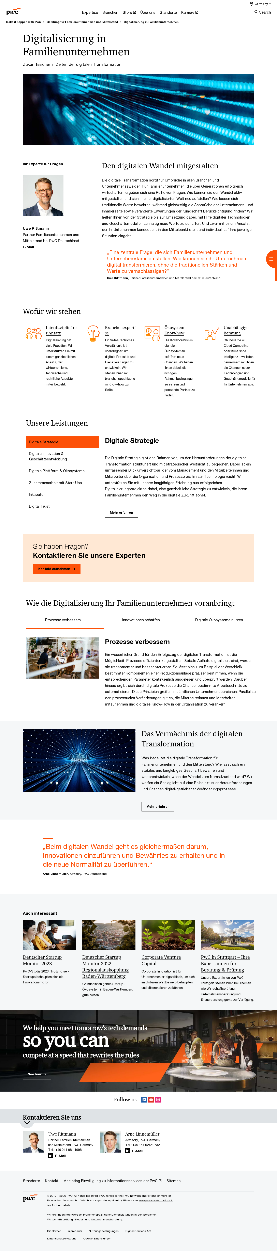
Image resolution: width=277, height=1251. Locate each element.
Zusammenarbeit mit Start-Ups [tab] (55, 482)
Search (265, 12)
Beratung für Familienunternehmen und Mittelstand (82, 21)
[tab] (65, 619)
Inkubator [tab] (37, 494)
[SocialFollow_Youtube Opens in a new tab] (151, 1100)
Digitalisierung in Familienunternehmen (151, 21)
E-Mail (28, 247)
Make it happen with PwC (23, 21)
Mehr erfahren (121, 512)
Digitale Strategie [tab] (43, 442)
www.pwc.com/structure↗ (156, 1200)
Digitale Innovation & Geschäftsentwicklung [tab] (48, 456)
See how (35, 1074)
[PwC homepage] (13, 10)
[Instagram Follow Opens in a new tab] (158, 1100)
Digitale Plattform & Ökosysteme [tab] (57, 471)
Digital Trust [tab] (39, 506)
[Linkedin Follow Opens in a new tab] (144, 1100)
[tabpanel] (181, 477)
